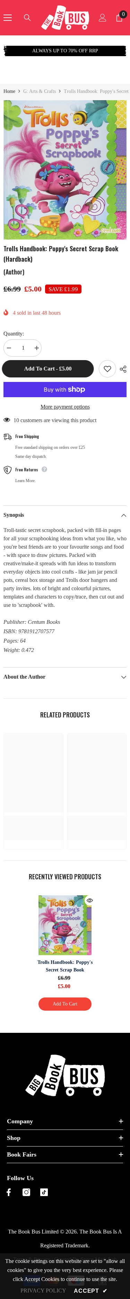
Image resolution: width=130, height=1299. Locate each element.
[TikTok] (44, 1192)
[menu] (7, 18)
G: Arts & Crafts (39, 91)
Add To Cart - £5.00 (49, 369)
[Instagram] (26, 1192)
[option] (66, 51)
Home (9, 91)
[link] (33, 819)
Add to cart (65, 1003)
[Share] (121, 369)
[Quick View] (90, 900)
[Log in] (102, 17)
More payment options (65, 407)
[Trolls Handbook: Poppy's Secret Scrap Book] (65, 925)
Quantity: (13, 334)
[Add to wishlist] (107, 368)
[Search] (27, 18)
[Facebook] (8, 1192)
